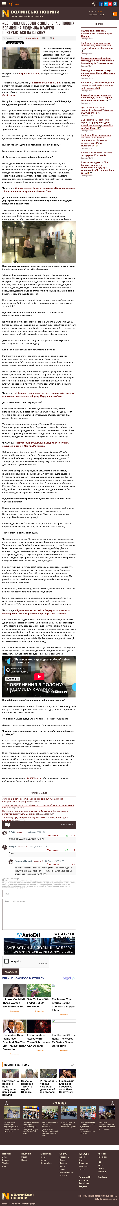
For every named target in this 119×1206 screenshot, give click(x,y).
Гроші (43, 1156)
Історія (82, 1169)
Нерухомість (45, 1163)
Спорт (101, 1168)
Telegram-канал (33, 777)
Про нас (5, 1203)
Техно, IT (63, 1175)
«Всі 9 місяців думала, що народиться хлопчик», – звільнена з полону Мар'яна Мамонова (36, 444)
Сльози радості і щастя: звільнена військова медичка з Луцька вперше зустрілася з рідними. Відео (38, 189)
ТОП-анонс (102, 1156)
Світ (4, 1166)
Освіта (62, 1160)
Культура (84, 1153)
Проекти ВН (85, 1176)
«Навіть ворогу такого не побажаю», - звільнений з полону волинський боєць (38, 806)
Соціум (63, 1153)
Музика (82, 1156)
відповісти (53, 835)
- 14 (73, 835)
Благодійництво (66, 1172)
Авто (100, 1165)
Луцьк (4, 1156)
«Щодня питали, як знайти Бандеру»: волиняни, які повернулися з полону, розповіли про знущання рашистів (36, 612)
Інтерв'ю (83, 1179)
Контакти (16, 1203)
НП (99, 1162)
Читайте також (39, 793)
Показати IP (21, 832)
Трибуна (102, 1176)
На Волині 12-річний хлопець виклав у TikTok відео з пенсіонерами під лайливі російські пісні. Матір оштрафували (96, 140)
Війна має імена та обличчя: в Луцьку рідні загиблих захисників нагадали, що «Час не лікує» (87, 1127)
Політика (26, 1153)
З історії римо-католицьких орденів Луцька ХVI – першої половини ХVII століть (11, 1126)
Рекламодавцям (29, 1203)
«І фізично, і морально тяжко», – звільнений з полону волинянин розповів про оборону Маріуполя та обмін (38, 394)
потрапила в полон (28, 73)
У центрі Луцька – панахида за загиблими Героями (68, 1124)
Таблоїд (102, 1171)
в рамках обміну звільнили (46, 82)
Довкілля (63, 1163)
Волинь (5, 1160)
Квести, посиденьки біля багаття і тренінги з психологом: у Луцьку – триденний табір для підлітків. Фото (50, 1129)
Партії (24, 1160)
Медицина (64, 1156)
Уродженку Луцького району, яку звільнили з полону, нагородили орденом (35, 818)
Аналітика (84, 1183)
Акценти (83, 1186)
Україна (5, 1163)
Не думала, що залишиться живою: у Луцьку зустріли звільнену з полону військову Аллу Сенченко (35, 812)
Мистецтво (83, 1166)
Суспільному (8, 94)
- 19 (73, 849)
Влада (24, 1156)
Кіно (80, 1160)
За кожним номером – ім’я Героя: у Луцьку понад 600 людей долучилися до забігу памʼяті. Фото (31, 1127)
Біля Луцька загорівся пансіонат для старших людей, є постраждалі (107, 1125)
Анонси (102, 1153)
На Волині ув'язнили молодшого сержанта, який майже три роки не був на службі (97, 85)
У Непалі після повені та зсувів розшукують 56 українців (96, 154)
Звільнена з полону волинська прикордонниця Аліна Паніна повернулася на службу (32, 800)
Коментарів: (32, 38)
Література (83, 1163)
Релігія (62, 1169)
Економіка (45, 1153)
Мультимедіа (59, 1103)
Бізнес (43, 1160)
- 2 (73, 864)
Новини (99, 24)
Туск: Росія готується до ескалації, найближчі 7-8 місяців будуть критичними (97, 110)
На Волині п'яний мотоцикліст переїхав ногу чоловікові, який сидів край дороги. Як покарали (97, 45)
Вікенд (62, 1166)
